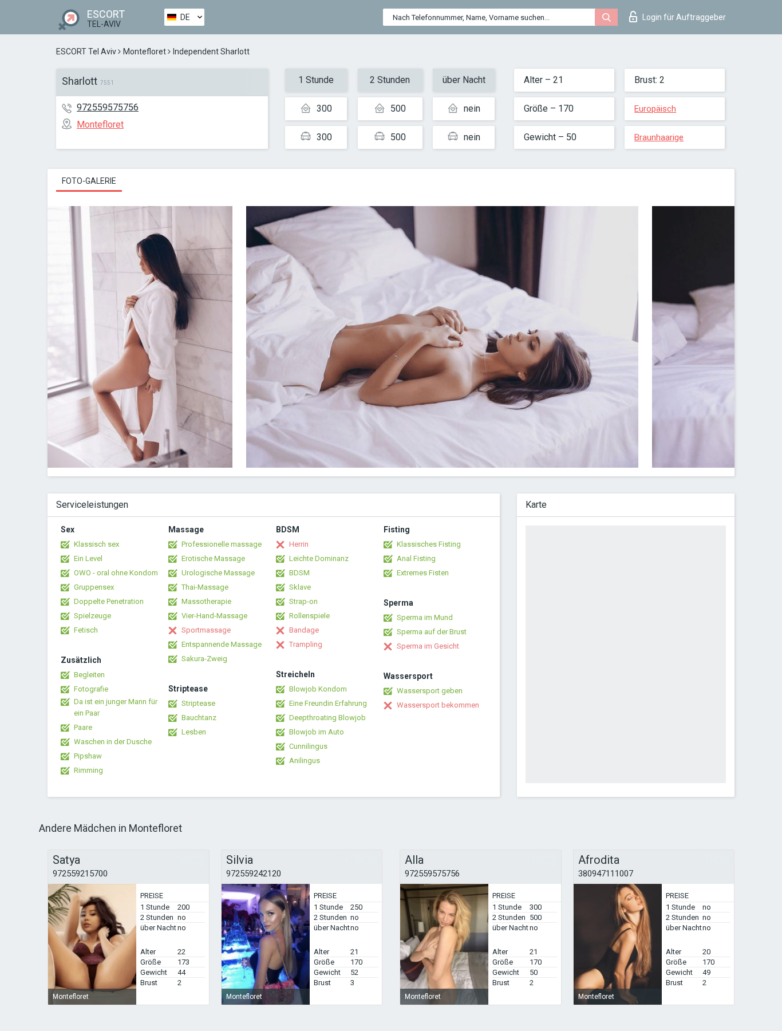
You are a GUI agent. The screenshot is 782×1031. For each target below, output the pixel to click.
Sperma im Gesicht (428, 646)
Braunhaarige (659, 137)
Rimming (88, 770)
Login (684, 17)
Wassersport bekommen (438, 705)
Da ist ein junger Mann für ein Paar (115, 707)
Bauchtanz (198, 717)
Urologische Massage (218, 572)
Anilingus (304, 760)
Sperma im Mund (425, 617)
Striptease (198, 703)
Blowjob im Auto (316, 732)
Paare (83, 727)
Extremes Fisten (423, 572)
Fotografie (91, 689)
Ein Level (88, 558)
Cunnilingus (308, 746)
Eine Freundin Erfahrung (328, 703)
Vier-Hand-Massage (214, 615)
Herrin (299, 544)
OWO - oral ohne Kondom (116, 572)
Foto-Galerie (89, 180)
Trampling (305, 644)
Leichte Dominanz (319, 558)
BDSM (299, 572)
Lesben (193, 732)
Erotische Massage (213, 558)
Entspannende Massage (221, 644)
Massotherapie (206, 601)
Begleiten (89, 674)
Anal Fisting (416, 558)
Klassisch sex (96, 544)
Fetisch (86, 630)
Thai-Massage (204, 587)
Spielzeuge (92, 615)
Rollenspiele (309, 615)
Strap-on (303, 601)
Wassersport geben (430, 690)
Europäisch (655, 109)
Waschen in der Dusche (113, 741)
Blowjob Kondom (318, 689)
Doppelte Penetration (109, 601)
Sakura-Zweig (204, 658)
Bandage (304, 630)
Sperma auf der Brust (432, 631)
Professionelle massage (221, 544)
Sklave (300, 587)
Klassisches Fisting (429, 544)
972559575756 (108, 107)
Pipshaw (88, 756)
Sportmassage (206, 630)
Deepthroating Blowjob (327, 717)
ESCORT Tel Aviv (86, 51)
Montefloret (144, 51)
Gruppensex (94, 587)
